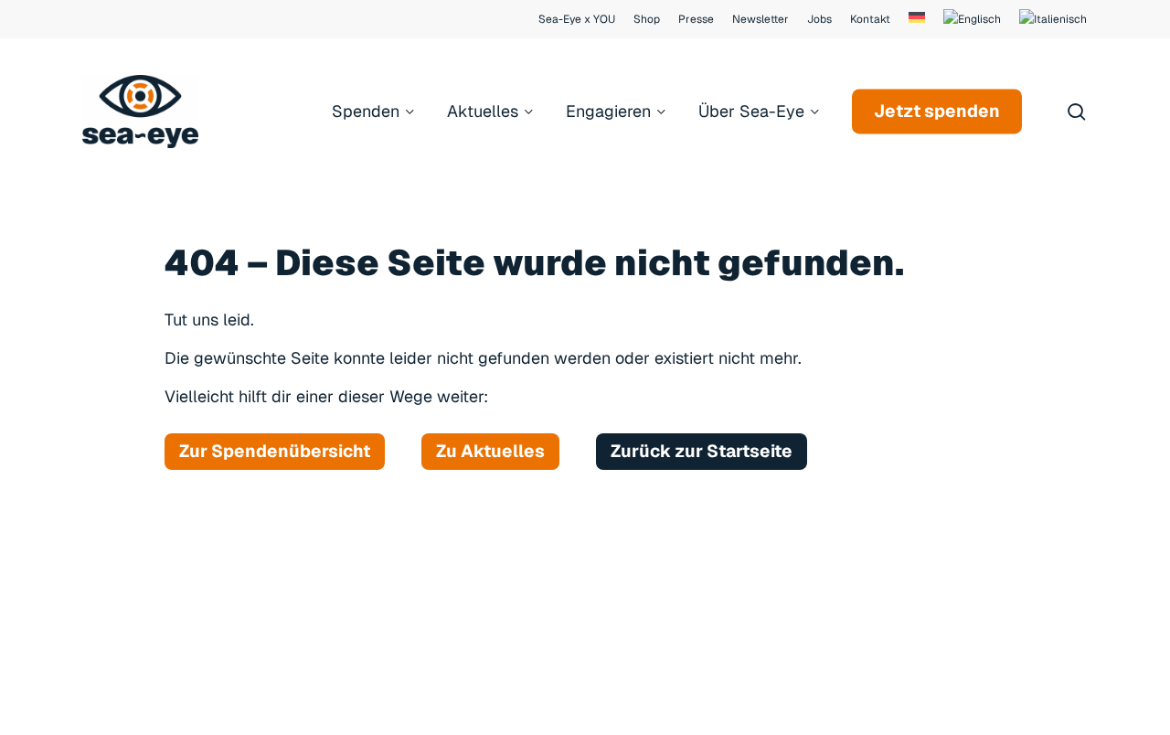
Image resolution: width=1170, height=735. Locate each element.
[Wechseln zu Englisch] (972, 19)
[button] (275, 451)
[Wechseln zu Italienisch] (1053, 19)
